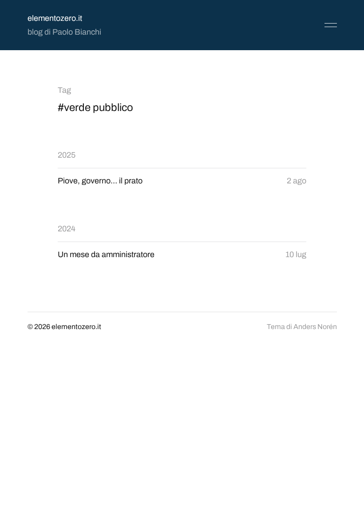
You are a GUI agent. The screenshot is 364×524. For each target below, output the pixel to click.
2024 (66, 228)
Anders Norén (315, 326)
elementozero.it (55, 18)
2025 (66, 155)
